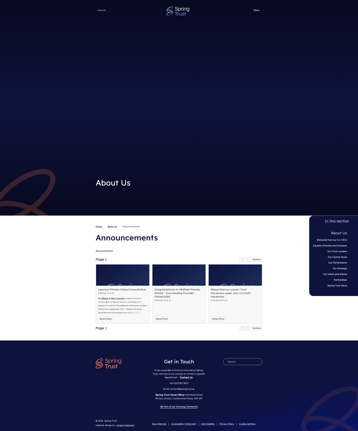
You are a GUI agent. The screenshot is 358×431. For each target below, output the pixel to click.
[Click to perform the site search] (109, 10)
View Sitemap (159, 423)
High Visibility (208, 423)
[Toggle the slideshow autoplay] (260, 117)
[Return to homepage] (108, 363)
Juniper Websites (125, 425)
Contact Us (186, 377)
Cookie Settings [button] (247, 423)
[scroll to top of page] (260, 424)
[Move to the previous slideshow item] (260, 108)
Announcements (131, 226)
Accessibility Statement (183, 423)
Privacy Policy (227, 423)
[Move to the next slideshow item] (260, 99)
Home (99, 226)
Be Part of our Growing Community (179, 406)
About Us (112, 226)
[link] (242, 259)
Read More (106, 318)
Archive (257, 259)
